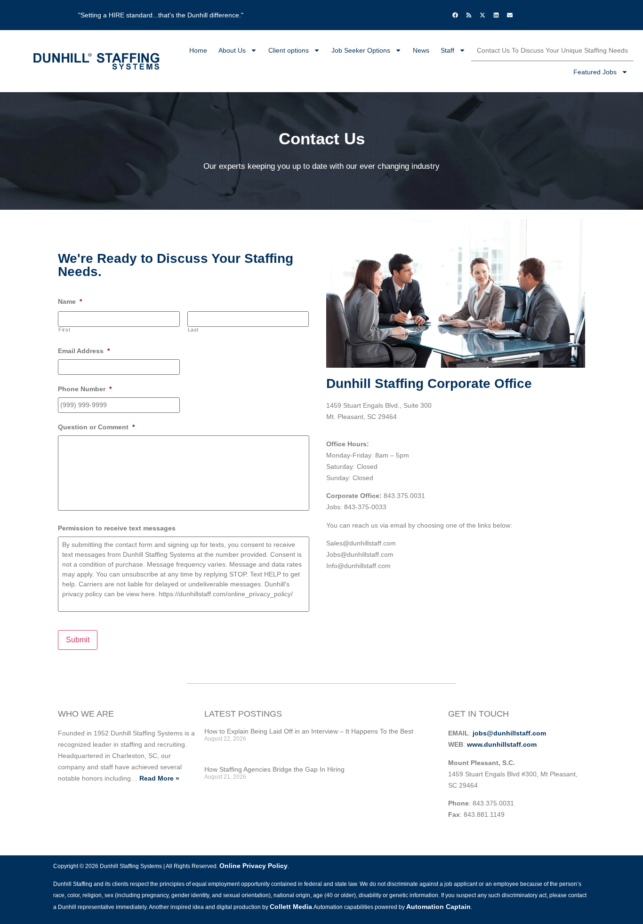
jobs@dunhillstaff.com (509, 733)
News (421, 50)
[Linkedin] (496, 15)
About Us (232, 50)
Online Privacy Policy (253, 865)
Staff (447, 50)
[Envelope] (509, 15)
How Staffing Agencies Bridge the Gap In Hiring (274, 769)
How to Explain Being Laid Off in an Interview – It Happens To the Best (308, 731)
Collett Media (291, 906)
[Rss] (468, 15)
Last (193, 329)
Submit (77, 640)
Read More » (159, 778)
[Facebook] (455, 15)
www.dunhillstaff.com (502, 744)
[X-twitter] (482, 15)
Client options (288, 50)
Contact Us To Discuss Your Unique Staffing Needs (552, 50)
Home (198, 50)
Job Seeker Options (360, 50)
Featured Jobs (595, 72)
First (64, 329)
